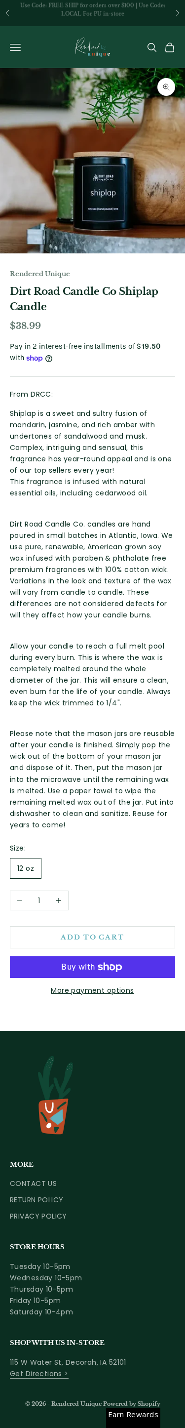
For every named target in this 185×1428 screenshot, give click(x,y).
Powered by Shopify (131, 1403)
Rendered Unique (40, 274)
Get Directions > (39, 1374)
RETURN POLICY (36, 1200)
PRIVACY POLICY (38, 1216)
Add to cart (92, 937)
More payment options (92, 990)
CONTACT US (33, 1183)
